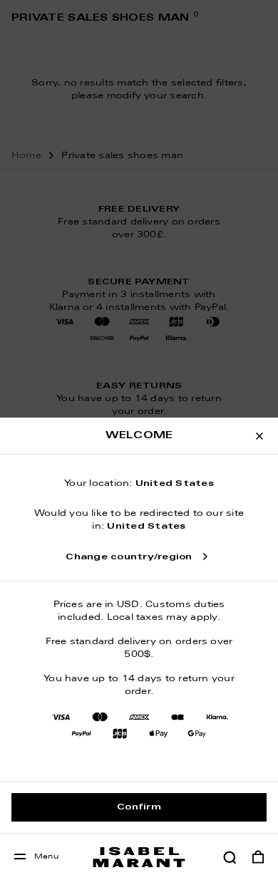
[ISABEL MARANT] (139, 857)
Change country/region (129, 557)
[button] (229, 857)
